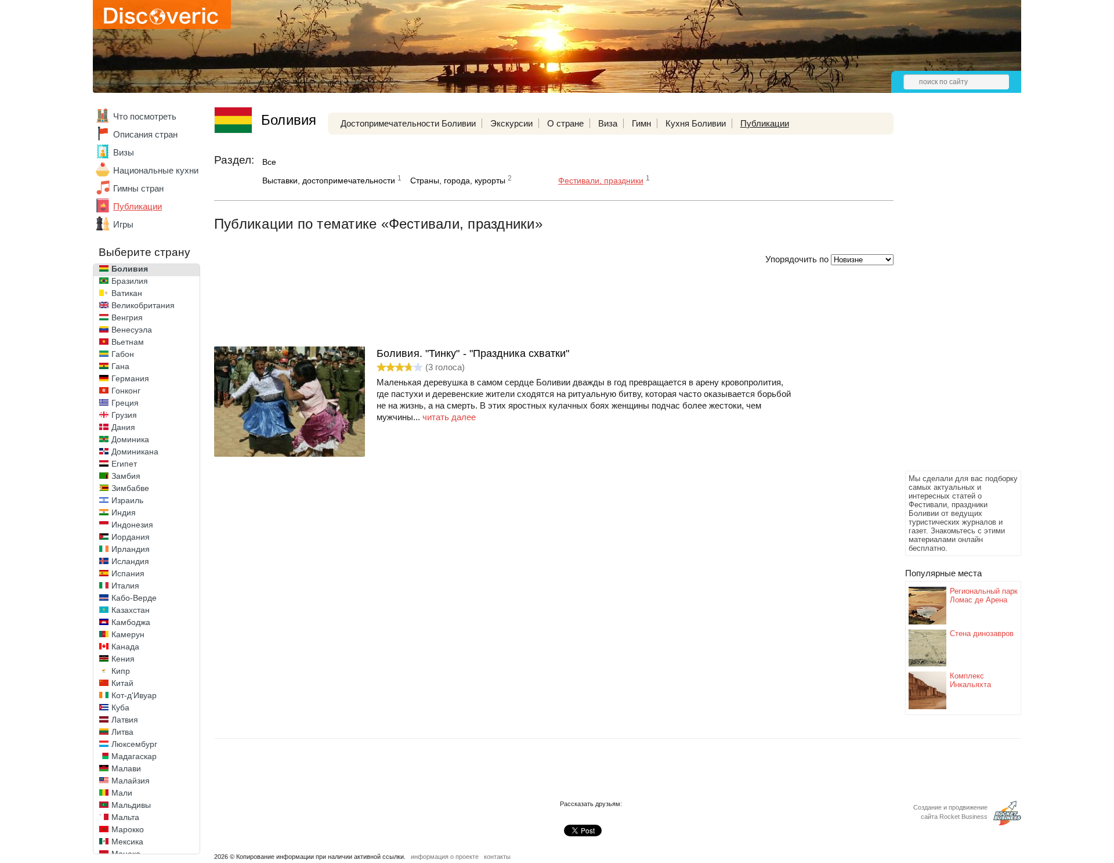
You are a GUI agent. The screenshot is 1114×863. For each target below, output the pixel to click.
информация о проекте (445, 856)
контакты (497, 856)
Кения (123, 658)
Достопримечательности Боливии (408, 123)
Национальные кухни (155, 170)
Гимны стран (138, 188)
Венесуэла (131, 329)
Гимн (641, 123)
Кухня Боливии (695, 123)
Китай (122, 683)
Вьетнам (127, 341)
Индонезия (132, 524)
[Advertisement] (951, 294)
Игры (123, 224)
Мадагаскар (134, 756)
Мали (121, 792)
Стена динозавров (982, 633)
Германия (130, 378)
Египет (124, 463)
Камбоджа (130, 622)
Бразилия (129, 281)
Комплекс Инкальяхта (970, 680)
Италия (125, 585)
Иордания (130, 536)
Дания (123, 427)
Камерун (127, 634)
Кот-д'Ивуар (134, 695)
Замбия (125, 476)
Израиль (127, 500)
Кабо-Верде (134, 597)
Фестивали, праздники (600, 180)
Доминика (130, 439)
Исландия (130, 561)
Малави (126, 768)
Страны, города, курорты (457, 180)
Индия (123, 512)
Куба (120, 707)
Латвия (124, 719)
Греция (125, 402)
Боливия (129, 268)
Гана (120, 366)
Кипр (120, 671)
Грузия (124, 415)
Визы (123, 152)
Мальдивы (131, 805)
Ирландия (130, 549)
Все (269, 162)
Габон (122, 354)
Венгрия (127, 317)
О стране (565, 123)
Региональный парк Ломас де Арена (984, 595)
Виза (607, 123)
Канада (125, 646)
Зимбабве (130, 488)
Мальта (125, 817)
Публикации (137, 206)
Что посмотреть (144, 116)
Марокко (127, 829)
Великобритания (143, 305)
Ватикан (126, 293)
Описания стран (145, 134)
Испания (127, 573)
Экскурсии (511, 123)
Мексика (127, 841)
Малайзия (130, 780)
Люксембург (134, 744)
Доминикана (134, 451)
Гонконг (125, 390)
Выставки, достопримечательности (328, 180)
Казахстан (130, 610)
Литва (122, 731)
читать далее (449, 417)
